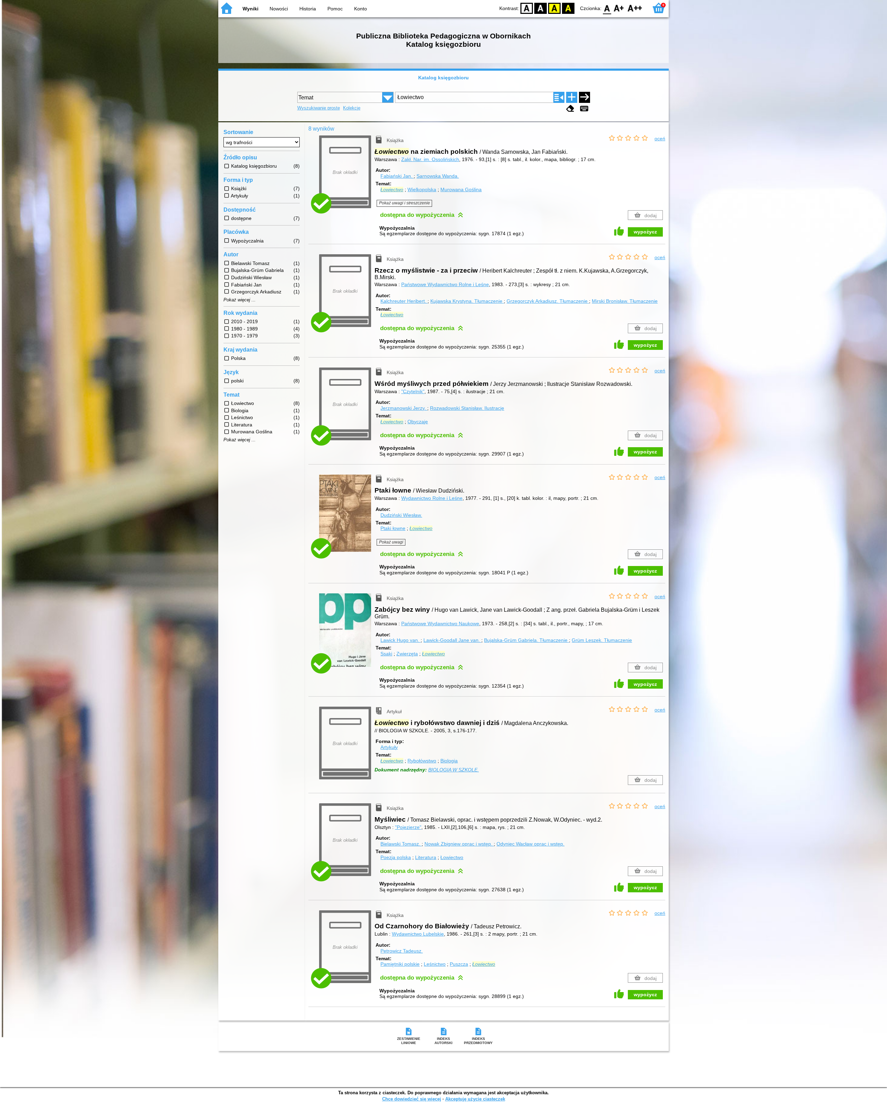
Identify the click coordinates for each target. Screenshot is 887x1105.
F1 (619, 8)
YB (554, 8)
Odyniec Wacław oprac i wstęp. (530, 844)
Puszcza (459, 964)
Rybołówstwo (421, 760)
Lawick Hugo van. (400, 640)
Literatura (425, 857)
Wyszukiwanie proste (318, 107)
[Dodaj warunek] (571, 97)
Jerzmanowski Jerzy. (403, 408)
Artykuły (389, 747)
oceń (660, 138)
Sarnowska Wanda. (437, 176)
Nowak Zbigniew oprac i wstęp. (459, 844)
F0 (607, 8)
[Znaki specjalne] (584, 108)
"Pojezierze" (408, 827)
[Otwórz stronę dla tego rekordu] (347, 518)
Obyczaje (417, 421)
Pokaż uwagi (391, 542)
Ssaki (386, 653)
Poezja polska (395, 857)
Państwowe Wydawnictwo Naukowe (440, 623)
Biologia (449, 760)
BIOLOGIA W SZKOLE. (453, 769)
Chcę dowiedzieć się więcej (411, 1099)
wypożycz (645, 232)
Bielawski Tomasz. (401, 844)
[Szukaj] (584, 97)
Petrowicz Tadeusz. (401, 951)
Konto (360, 8)
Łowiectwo (451, 857)
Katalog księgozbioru (443, 77)
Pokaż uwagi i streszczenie (404, 203)
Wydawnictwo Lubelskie (418, 934)
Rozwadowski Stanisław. (467, 408)
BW (540, 8)
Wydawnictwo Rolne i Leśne (432, 498)
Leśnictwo (435, 964)
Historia (307, 8)
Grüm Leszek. (602, 640)
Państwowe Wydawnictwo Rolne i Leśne (445, 284)
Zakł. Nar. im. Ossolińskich (430, 159)
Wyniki (250, 8)
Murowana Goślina (461, 189)
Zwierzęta (407, 653)
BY (568, 8)
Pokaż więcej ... (239, 300)
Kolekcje (351, 107)
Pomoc (335, 8)
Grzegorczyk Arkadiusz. (547, 301)
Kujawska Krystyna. (466, 301)
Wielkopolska (421, 189)
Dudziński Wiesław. (401, 515)
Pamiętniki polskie (400, 964)
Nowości (279, 8)
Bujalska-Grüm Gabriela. (526, 640)
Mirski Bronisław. (625, 301)
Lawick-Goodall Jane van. (452, 640)
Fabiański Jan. (397, 176)
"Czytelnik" (412, 391)
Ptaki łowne (392, 528)
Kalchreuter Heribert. (404, 301)
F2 (635, 8)
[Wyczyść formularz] (570, 108)
